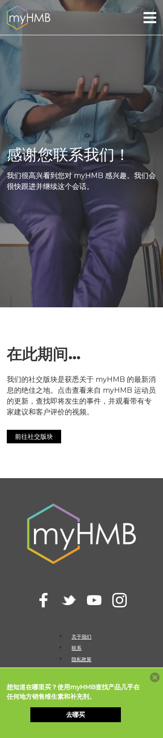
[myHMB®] (28, 17)
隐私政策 (81, 659)
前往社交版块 (34, 436)
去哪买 (75, 714)
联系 (77, 648)
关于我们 (81, 637)
